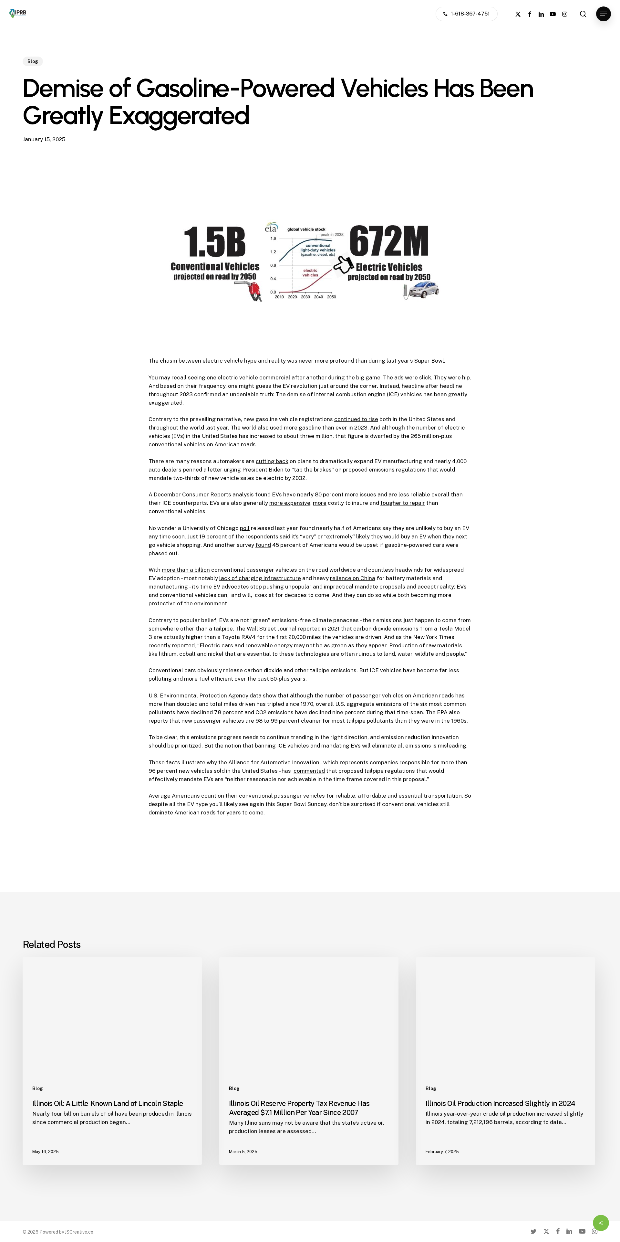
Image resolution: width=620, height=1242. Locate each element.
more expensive (289, 503)
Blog (32, 61)
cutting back (272, 461)
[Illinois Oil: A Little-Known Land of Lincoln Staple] (112, 1061)
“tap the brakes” (313, 469)
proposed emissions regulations (384, 469)
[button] (603, 14)
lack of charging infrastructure (260, 578)
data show (263, 695)
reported (309, 628)
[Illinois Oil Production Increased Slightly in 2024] (505, 1061)
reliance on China (352, 578)
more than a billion (186, 570)
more (319, 503)
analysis (243, 494)
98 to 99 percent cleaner (288, 720)
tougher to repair (402, 503)
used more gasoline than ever (308, 427)
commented (309, 771)
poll (245, 528)
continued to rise (356, 419)
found (263, 545)
